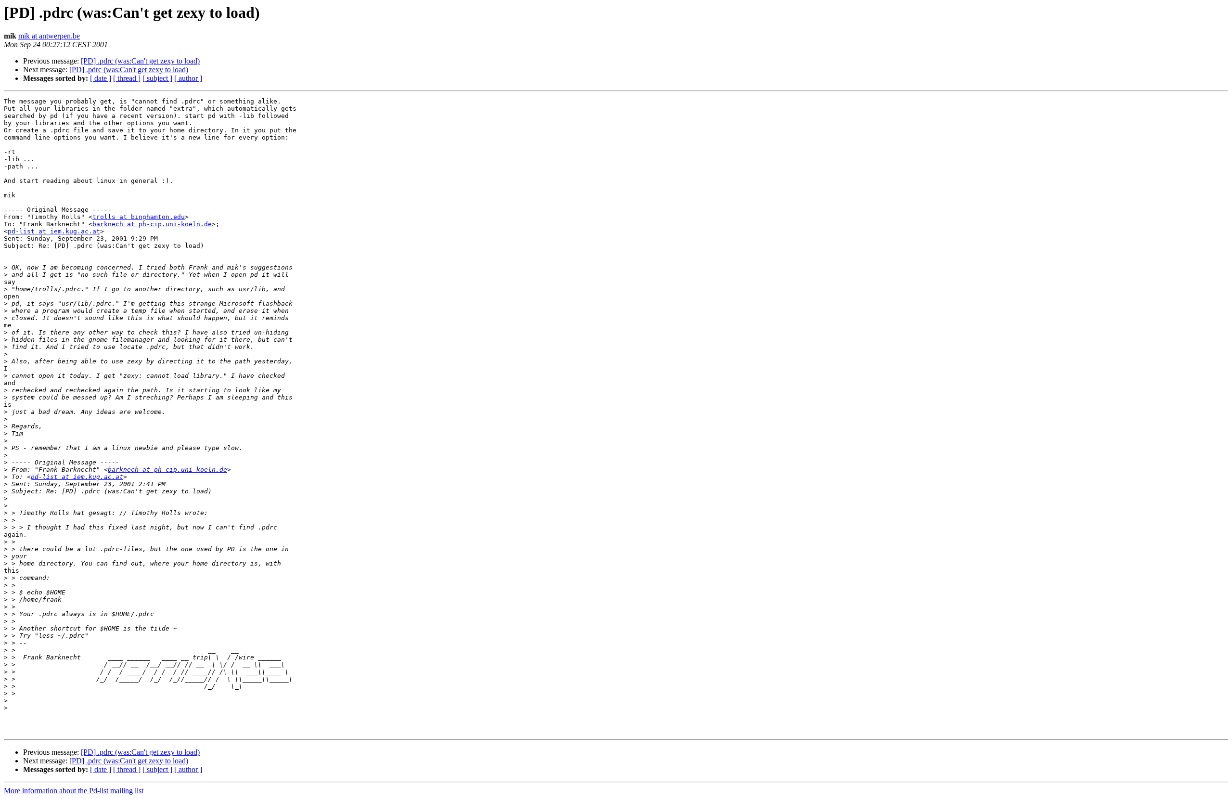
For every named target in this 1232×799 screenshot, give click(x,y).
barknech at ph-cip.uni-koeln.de (152, 224)
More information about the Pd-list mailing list (73, 790)
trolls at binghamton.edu (138, 216)
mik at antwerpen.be (49, 36)
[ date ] (100, 78)
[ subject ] (157, 78)
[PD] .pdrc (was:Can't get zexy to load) (140, 61)
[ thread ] (127, 78)
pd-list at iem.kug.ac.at (54, 231)
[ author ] (188, 78)
